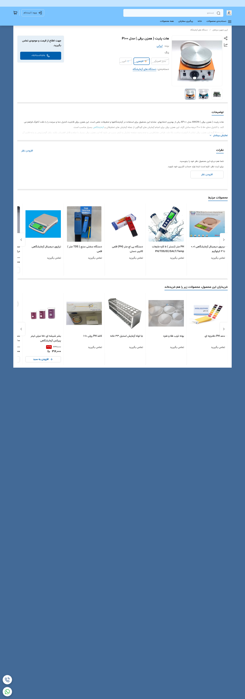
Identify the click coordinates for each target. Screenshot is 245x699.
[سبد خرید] (15, 13)
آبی (124, 61)
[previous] (224, 239)
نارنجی (139, 61)
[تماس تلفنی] (7, 679)
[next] (21, 239)
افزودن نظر (27, 151)
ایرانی (160, 46)
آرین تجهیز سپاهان (220, 30)
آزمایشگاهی (98, 127)
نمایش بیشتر (220, 135)
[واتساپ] (7, 691)
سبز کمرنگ (160, 61)
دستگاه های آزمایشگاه (199, 30)
